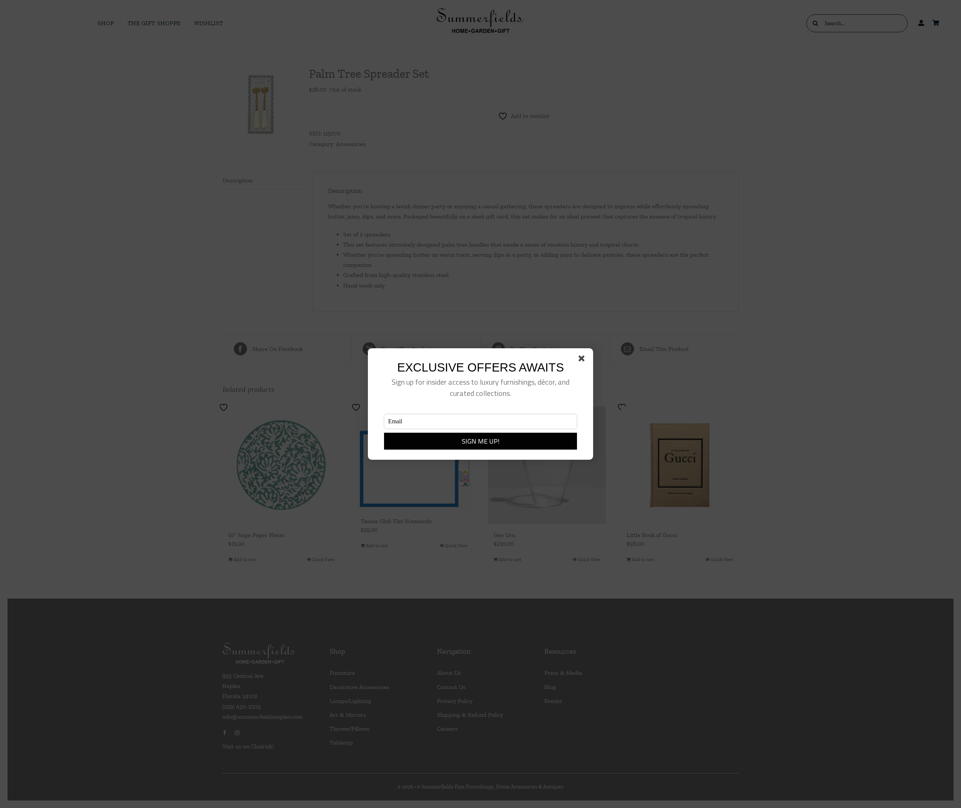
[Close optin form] (582, 359)
